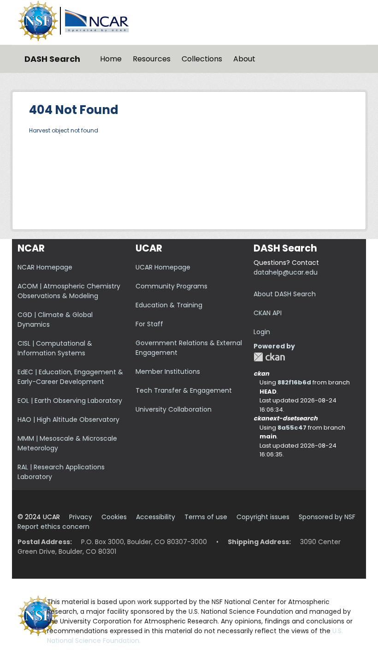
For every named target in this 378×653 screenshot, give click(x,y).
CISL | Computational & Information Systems (55, 348)
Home (111, 59)
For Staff (149, 324)
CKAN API (268, 313)
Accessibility (155, 516)
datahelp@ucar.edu (286, 272)
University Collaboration (174, 409)
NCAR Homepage (45, 267)
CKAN (269, 357)
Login (262, 331)
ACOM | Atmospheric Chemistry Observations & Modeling (69, 291)
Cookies (114, 516)
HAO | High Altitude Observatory (68, 419)
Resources (152, 59)
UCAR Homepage (163, 267)
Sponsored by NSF (327, 516)
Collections (202, 59)
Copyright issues (262, 516)
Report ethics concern (53, 526)
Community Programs (171, 286)
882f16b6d (294, 382)
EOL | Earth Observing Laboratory (70, 400)
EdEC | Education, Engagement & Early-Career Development (70, 376)
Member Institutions (168, 371)
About (244, 59)
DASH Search (52, 59)
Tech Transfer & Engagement (184, 390)
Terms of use (205, 516)
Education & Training (169, 305)
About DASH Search (285, 294)
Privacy (80, 516)
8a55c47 (292, 427)
